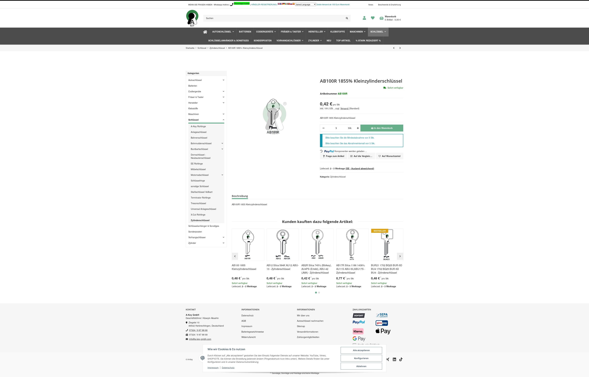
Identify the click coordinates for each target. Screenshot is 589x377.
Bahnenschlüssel (199, 137)
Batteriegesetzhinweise (252, 331)
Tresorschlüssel (198, 203)
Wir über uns (303, 315)
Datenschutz (247, 315)
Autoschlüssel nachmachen (310, 320)
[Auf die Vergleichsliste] (253, 232)
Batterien (192, 85)
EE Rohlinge (197, 163)
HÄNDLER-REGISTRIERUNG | (264, 4)
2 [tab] (319, 292)
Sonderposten (195, 231)
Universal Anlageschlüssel (203, 208)
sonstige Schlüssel (200, 186)
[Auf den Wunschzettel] (260, 232)
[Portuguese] (288, 4)
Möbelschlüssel (198, 169)
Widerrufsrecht (248, 337)
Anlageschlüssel (198, 131)
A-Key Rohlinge (198, 126)
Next (400, 256)
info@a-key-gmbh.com (200, 339)
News (370, 4)
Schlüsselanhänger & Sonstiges (203, 225)
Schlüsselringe (198, 180)
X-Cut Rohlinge (198, 214)
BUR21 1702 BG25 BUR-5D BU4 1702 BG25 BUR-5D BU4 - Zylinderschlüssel (386, 268)
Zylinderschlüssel (338, 176)
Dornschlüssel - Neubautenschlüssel (200, 156)
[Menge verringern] (323, 128)
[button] (364, 18)
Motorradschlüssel (200, 174)
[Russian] (291, 4)
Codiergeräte (194, 91)
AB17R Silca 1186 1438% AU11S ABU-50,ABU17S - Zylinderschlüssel (350, 268)
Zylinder (192, 242)
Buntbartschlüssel (199, 148)
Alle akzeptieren (361, 350)
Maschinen (193, 114)
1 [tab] (316, 292)
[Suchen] (347, 18)
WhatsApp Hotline (242, 3)
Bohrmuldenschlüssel (201, 143)
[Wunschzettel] (372, 18)
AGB (243, 320)
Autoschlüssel (195, 80)
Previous (235, 256)
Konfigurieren (361, 358)
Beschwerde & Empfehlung (389, 4)
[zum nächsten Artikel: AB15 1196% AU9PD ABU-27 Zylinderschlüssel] (400, 48)
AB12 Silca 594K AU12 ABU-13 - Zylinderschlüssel (283, 267)
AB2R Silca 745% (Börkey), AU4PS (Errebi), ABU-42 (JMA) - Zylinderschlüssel (316, 268)
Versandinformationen (307, 331)
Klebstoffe (193, 108)
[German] (284, 4)
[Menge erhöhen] (357, 128)
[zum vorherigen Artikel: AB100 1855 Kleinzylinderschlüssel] (394, 48)
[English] (279, 4)
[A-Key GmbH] (192, 18)
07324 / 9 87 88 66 (198, 330)
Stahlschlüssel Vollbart (201, 191)
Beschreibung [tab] (240, 196)
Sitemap (301, 326)
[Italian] (286, 4)
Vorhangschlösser (197, 237)
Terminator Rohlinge (201, 197)
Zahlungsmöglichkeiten (308, 337)
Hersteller (193, 102)
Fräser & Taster (196, 97)
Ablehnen (361, 366)
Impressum (246, 326)
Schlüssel (193, 119)
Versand (344, 108)
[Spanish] (293, 4)
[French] (281, 4)
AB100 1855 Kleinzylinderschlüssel (244, 267)
